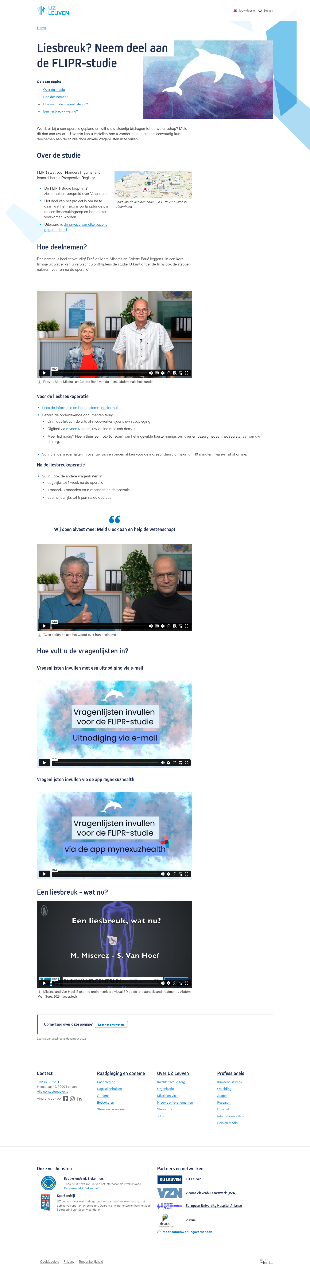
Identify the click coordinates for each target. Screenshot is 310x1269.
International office (230, 1116)
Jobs (160, 1116)
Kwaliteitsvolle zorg (171, 1081)
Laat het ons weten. (111, 1024)
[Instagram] (72, 1098)
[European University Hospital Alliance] (169, 1205)
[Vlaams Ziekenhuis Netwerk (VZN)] (169, 1193)
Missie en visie (167, 1095)
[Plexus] (169, 1220)
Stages (222, 1095)
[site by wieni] (266, 1261)
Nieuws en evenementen (175, 1102)
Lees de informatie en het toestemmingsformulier (82, 407)
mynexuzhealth (78, 428)
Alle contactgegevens (52, 1091)
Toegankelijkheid (91, 1261)
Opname (103, 1095)
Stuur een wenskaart (112, 1109)
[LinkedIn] (79, 1098)
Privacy (68, 1261)
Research (223, 1102)
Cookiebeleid (49, 1261)
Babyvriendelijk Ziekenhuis (81, 1188)
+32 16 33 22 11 (48, 1081)
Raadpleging (106, 1081)
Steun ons (164, 1109)
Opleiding (224, 1088)
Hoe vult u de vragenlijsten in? (65, 104)
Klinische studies (229, 1081)
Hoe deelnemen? (55, 96)
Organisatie (165, 1088)
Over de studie (54, 89)
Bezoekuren (105, 1102)
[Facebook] (65, 1098)
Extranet (223, 1109)
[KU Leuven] (169, 1179)
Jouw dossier (247, 10)
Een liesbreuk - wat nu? (60, 111)
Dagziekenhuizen (109, 1088)
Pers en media (227, 1122)
